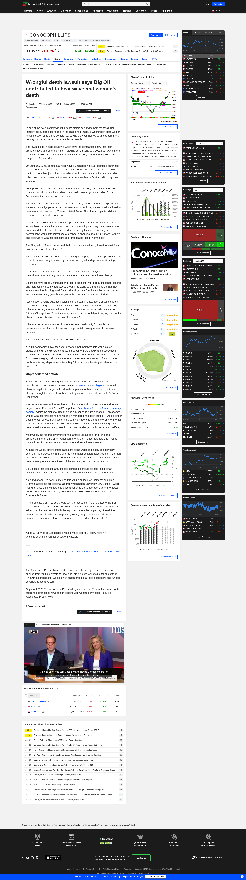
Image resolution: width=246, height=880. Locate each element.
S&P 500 (188, 56)
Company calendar (168, 557)
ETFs (154, 59)
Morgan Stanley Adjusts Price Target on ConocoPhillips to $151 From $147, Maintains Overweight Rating (74, 770)
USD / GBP (187, 386)
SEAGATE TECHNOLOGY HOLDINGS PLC (199, 216)
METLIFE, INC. (191, 201)
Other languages (129, 64)
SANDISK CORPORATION (195, 226)
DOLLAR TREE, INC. (193, 198)
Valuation (97, 59)
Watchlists (112, 11)
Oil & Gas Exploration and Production (163, 166)
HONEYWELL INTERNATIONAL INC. (199, 153)
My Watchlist (188, 143)
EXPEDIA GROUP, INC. (194, 195)
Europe (198, 33)
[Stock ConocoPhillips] (52, 118)
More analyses (170, 299)
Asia (219, 33)
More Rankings (203, 253)
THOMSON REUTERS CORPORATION (199, 266)
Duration (134, 83)
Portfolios (97, 11)
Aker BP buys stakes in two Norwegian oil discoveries (54, 785)
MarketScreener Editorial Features (152, 64)
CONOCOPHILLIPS (38, 702)
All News (26, 64)
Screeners (141, 11)
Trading (127, 11)
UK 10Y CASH (191, 532)
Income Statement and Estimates (149, 182)
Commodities (188, 403)
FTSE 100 (189, 69)
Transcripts (81, 64)
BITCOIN (188, 471)
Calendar (66, 11)
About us (127, 869)
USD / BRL (187, 363)
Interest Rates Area (203, 537)
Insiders (71, 64)
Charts (47, 59)
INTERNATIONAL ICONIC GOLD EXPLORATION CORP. (199, 176)
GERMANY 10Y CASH (194, 522)
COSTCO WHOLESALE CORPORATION (199, 276)
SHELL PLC (35, 712)
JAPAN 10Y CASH (192, 525)
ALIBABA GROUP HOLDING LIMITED (199, 160)
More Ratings (171, 388)
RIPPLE (188, 484)
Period (154, 83)
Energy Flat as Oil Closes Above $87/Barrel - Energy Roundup (58, 740)
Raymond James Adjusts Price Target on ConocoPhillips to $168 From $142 (136, 51)
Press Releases (94, 64)
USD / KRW (187, 379)
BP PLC (34, 707)
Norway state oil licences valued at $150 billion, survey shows (58, 775)
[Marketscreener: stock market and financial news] (41, 4)
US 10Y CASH (191, 519)
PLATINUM (187, 437)
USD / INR (187, 366)
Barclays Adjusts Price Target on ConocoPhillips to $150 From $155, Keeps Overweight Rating (70, 790)
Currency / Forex (190, 332)
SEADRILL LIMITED (193, 163)
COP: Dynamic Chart (168, 127)
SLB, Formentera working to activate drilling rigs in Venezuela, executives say (64, 760)
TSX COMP (189, 66)
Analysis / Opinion (141, 237)
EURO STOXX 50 (192, 79)
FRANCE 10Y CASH (193, 529)
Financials (82, 59)
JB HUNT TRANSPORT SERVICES (199, 213)
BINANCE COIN (191, 481)
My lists (203, 181)
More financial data (168, 227)
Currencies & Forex (203, 395)
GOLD (185, 424)
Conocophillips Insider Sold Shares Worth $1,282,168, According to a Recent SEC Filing (137, 46)
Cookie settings (91, 869)
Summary (27, 59)
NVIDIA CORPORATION (194, 170)
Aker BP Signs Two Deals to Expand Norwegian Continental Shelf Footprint (63, 780)
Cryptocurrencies (190, 450)
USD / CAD (187, 356)
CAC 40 (188, 76)
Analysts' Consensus (142, 398)
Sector (145, 59)
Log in (206, 4)
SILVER (186, 434)
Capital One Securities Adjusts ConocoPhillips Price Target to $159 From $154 (64, 765)
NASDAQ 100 (190, 62)
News (40, 11)
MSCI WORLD (191, 92)
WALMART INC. (191, 272)
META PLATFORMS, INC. (195, 148)
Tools (154, 11)
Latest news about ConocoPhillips (43, 724)
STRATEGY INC (191, 269)
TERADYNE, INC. (192, 166)
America (208, 33)
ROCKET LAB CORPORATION (197, 291)
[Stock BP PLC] (74, 118)
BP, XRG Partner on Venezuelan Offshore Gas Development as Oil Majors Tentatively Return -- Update (73, 795)
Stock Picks (81, 11)
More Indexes (203, 97)
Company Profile (140, 136)
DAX (187, 72)
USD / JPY (187, 373)
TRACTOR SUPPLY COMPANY (197, 208)
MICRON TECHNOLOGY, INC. (197, 173)
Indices (188, 33)
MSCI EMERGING (192, 89)
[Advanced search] (147, 4)
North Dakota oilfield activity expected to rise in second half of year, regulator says (65, 750)
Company (69, 59)
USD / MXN (187, 360)
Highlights (61, 64)
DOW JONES (190, 59)
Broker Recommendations (44, 64)
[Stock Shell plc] (99, 118)
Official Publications (112, 64)
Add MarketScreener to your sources (95, 111)
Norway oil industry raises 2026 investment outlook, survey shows (59, 800)
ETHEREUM (190, 474)
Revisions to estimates (167, 495)
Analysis (52, 11)
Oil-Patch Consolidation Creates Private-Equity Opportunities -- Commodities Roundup (67, 755)
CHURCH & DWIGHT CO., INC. (197, 205)
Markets (28, 11)
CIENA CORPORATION (194, 223)
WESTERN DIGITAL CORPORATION (199, 284)
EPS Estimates (139, 444)
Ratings (124, 59)
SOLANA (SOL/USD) (193, 478)
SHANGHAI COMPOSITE (195, 82)
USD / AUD (187, 376)
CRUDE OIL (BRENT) (191, 430)
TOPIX (187, 85)
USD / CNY (187, 370)
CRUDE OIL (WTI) (190, 427)
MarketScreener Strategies (34, 69)
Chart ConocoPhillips (143, 77)
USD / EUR (187, 353)
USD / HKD (187, 383)
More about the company (166, 173)
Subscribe (218, 4)
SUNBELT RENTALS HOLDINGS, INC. (199, 157)
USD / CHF (187, 389)
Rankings (166, 11)
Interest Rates (189, 498)
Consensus (111, 59)
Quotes (37, 59)
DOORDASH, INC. (192, 279)
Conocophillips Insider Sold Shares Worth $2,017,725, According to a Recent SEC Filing (68, 745)
